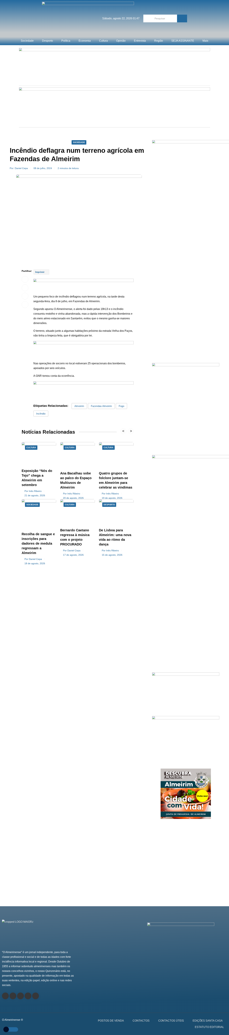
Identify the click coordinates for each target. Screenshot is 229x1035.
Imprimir (40, 272)
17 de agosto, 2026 (73, 555)
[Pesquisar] (182, 18)
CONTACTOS (141, 1020)
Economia (85, 40)
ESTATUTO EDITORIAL (209, 1027)
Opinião (121, 40)
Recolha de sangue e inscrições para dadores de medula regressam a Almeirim (38, 543)
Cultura (103, 40)
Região (158, 40)
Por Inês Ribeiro (33, 491)
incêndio (40, 413)
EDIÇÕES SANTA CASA (208, 1020)
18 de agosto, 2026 (34, 563)
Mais (205, 40)
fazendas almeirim (101, 406)
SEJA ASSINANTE (182, 40)
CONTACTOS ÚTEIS (171, 1020)
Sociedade (27, 40)
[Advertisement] (185, 323)
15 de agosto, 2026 (112, 555)
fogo (121, 406)
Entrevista (140, 40)
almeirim (79, 406)
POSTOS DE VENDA (111, 1020)
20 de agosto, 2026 (73, 498)
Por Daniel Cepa (33, 559)
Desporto (47, 40)
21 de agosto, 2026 (34, 495)
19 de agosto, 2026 (112, 498)
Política (65, 40)
